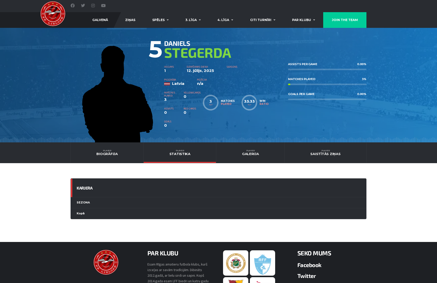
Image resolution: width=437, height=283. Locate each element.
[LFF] (235, 262)
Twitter (306, 275)
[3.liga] (262, 264)
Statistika (179, 152)
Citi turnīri (260, 20)
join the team (345, 20)
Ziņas (130, 20)
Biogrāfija (107, 152)
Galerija (250, 152)
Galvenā (100, 20)
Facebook (309, 264)
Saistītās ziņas (325, 152)
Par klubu (301, 20)
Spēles (158, 20)
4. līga (223, 20)
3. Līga (191, 20)
